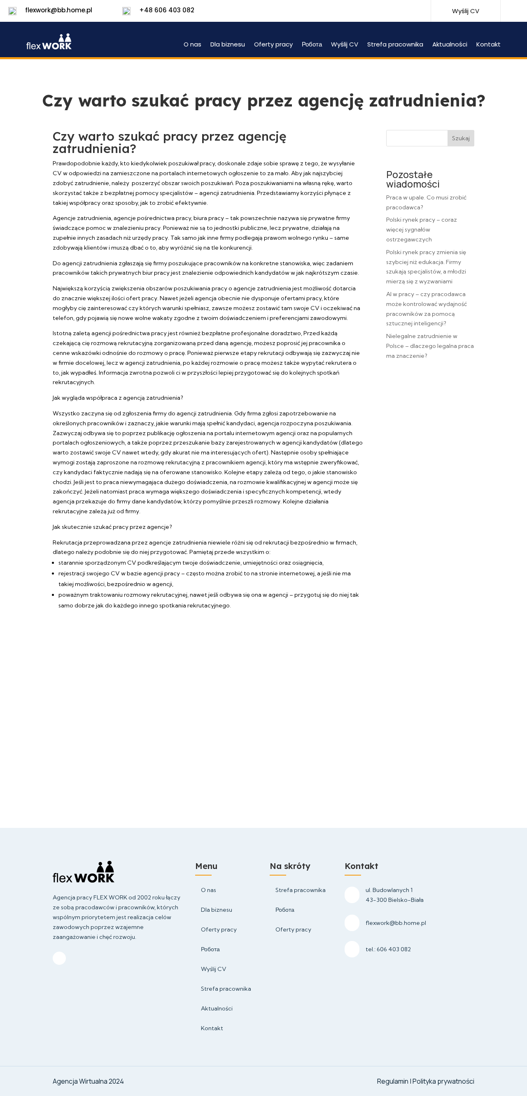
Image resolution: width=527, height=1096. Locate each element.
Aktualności (449, 45)
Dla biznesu (227, 45)
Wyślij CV (344, 45)
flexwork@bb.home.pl (58, 10)
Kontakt (488, 45)
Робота (312, 45)
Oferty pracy (273, 45)
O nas (192, 45)
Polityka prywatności (443, 1081)
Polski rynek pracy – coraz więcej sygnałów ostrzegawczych (421, 229)
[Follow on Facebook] (389, 11)
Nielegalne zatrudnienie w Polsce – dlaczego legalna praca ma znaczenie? (430, 345)
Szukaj (461, 138)
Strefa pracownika (395, 45)
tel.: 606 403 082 (388, 949)
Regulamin (393, 1081)
